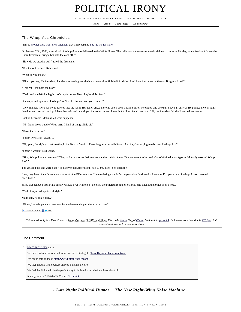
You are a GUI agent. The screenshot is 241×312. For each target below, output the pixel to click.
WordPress (103, 305)
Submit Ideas (121, 23)
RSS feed (206, 220)
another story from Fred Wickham (49, 44)
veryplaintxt (119, 305)
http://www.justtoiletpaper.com (71, 258)
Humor (123, 220)
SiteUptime (136, 305)
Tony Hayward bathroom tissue (108, 253)
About (107, 23)
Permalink (73, 276)
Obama (139, 220)
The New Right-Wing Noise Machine (150, 290)
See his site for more (101, 44)
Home (96, 23)
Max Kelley (37, 247)
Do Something (140, 23)
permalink (164, 220)
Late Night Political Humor (82, 290)
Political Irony (121, 8)
